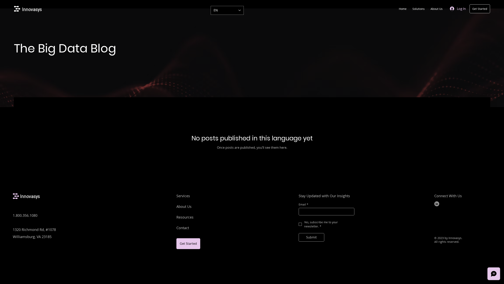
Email (303, 204)
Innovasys (32, 9)
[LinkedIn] (436, 203)
